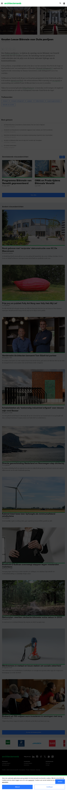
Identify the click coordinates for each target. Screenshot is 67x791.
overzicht (31, 780)
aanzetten (5, 782)
